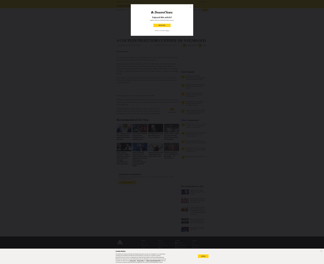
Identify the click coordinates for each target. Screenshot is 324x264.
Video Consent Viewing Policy (153, 260)
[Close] (321, 251)
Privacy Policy (140, 260)
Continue (203, 256)
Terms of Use (133, 260)
